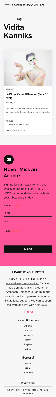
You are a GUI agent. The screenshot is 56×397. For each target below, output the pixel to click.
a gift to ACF (41, 305)
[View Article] (28, 92)
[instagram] (28, 312)
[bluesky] (31, 312)
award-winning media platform (22, 283)
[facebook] (24, 312)
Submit (28, 249)
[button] (7, 4)
